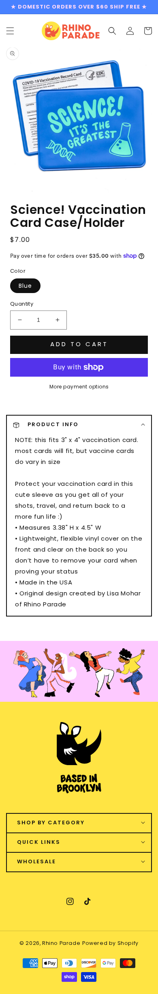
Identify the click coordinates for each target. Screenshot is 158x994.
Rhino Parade (61, 943)
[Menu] (10, 30)
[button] (112, 30)
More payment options (79, 386)
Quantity (21, 304)
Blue (25, 286)
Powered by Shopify (110, 943)
